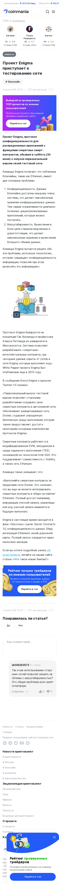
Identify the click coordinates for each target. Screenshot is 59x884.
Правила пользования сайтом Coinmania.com (28, 737)
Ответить (18, 691)
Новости (7, 726)
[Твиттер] (16, 742)
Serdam (10, 35)
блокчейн (14, 81)
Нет (21, 625)
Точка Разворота (29, 37)
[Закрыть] (54, 837)
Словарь (7, 732)
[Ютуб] (21, 742)
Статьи (19, 726)
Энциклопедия (34, 726)
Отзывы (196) (48, 45)
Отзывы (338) (10, 45)
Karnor (48, 35)
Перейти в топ (18, 123)
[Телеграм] (10, 742)
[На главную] (16, 11)
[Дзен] (28, 742)
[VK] (5, 742)
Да (8, 625)
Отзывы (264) (29, 45)
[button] (27, 691)
